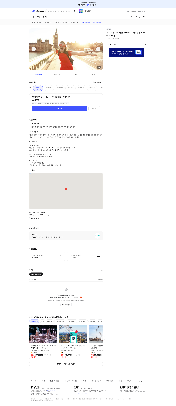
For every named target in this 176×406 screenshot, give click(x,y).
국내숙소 (66, 22)
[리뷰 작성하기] (101, 270)
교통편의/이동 (60, 321)
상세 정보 (94, 108)
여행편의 (92, 321)
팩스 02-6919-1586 (79, 390)
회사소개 (33, 381)
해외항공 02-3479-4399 (80, 391)
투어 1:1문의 (77, 393)
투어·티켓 (58, 22)
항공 (33, 22)
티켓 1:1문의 (84, 393)
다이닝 (100, 321)
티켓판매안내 (109, 381)
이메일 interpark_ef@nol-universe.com (130, 390)
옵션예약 (38, 74)
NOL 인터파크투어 (36, 274)
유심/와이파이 (71, 321)
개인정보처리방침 (54, 381)
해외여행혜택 (85, 22)
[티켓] (44, 17)
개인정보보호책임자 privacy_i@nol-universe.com (132, 391)
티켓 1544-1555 (88, 388)
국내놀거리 (74, 22)
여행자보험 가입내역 (95, 381)
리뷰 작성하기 (66, 305)
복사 (50, 215)
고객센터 (129, 381)
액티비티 (49, 321)
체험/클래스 (83, 321)
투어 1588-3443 (78, 388)
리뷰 (93, 74)
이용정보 (75, 74)
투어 (42, 321)
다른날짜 (98, 82)
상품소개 (57, 74)
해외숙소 (40, 22)
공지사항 (119, 381)
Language (139, 381)
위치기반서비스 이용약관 (70, 381)
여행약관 (83, 381)
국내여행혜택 (96, 22)
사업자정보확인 (51, 390)
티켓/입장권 (34, 321)
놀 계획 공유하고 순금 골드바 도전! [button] (59, 11)
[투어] (38, 17)
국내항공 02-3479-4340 (94, 391)
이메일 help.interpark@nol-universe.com (95, 390)
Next (103, 338)
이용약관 (42, 381)
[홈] (33, 17)
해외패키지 (48, 22)
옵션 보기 (59, 108)
